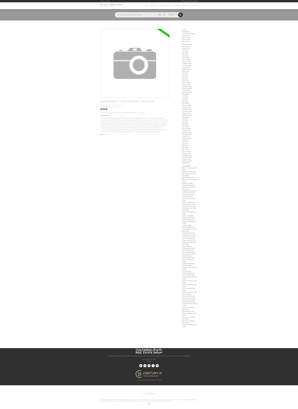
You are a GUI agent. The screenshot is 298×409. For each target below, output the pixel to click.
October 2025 (186, 67)
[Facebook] (144, 365)
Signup (102, 1)
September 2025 (187, 69)
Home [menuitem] (146, 5)
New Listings (186, 37)
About (193, 5)
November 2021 (187, 157)
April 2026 (185, 56)
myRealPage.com (151, 393)
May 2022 (185, 145)
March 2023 (185, 126)
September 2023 (187, 115)
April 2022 (185, 147)
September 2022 (187, 138)
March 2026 (185, 58)
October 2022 (186, 136)
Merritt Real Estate (187, 250)
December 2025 (187, 63)
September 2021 (187, 161)
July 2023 (185, 119)
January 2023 (186, 130)
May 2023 (185, 123)
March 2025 (185, 81)
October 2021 (186, 159)
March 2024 (185, 103)
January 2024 (186, 107)
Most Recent (186, 46)
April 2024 (185, 102)
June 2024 (185, 98)
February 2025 (186, 82)
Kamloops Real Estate (188, 233)
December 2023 (187, 109)
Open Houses (186, 39)
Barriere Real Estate (188, 177)
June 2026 (185, 52)
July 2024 (185, 96)
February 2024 (186, 105)
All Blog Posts (186, 32)
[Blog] (140, 365)
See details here (105, 115)
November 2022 (187, 134)
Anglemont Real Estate (188, 172)
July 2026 (185, 50)
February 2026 (186, 60)
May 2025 (185, 77)
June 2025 (185, 75)
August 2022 (185, 140)
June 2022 (185, 144)
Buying (176, 5)
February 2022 (186, 151)
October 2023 (186, 113)
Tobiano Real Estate (188, 311)
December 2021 (187, 155)
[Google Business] (157, 365)
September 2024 (187, 92)
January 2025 (186, 84)
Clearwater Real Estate (189, 206)
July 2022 (185, 142)
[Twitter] (153, 365)
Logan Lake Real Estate (189, 240)
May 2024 (185, 100)
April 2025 (185, 79)
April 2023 (185, 124)
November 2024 (187, 88)
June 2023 (185, 121)
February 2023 (186, 128)
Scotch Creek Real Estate (189, 292)
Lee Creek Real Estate (188, 238)
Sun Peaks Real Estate (188, 302)
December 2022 (187, 132)
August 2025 (185, 71)
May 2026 (185, 54)
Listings (152, 5)
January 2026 (186, 61)
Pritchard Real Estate (188, 275)
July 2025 (185, 73)
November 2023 (187, 111)
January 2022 (186, 153)
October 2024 (186, 90)
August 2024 (185, 94)
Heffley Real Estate (188, 219)
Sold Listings (185, 41)
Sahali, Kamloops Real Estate (112, 107)
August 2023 (185, 117)
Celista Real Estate (187, 195)
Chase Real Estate (187, 196)
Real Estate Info (164, 5)
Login (108, 1)
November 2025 (187, 65)
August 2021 (185, 163)
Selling (185, 5)
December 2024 (187, 86)
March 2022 (185, 149)
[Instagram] (149, 365)
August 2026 (185, 48)
